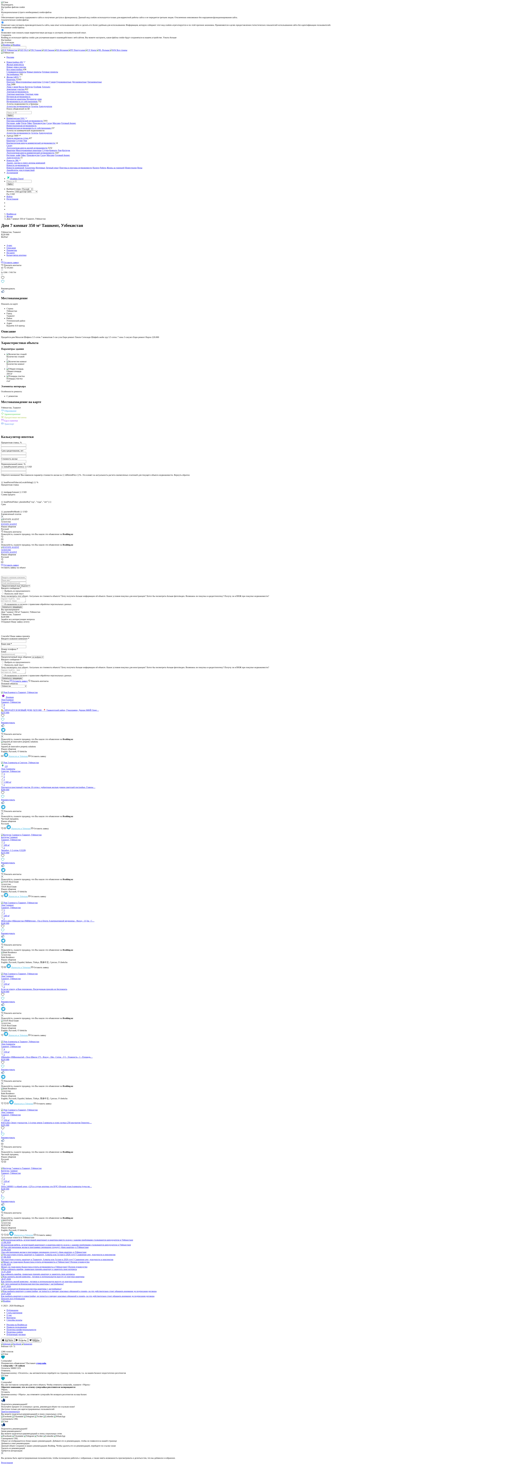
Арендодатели (45, 106)
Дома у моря (12, 87)
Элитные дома (31, 94)
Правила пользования (17, 1327)
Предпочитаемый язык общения (16, 657)
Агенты (34, 106)
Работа (103, 168)
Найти (10, 115)
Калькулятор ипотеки (16, 255)
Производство (39, 123)
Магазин (57, 123)
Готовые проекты (50, 72)
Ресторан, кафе (13, 123)
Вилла (21, 87)
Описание (11, 248)
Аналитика (30, 168)
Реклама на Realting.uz (17, 1325)
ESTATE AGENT (9, 524)
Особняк (37, 87)
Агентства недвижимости (19, 106)
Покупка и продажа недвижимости (75, 168)
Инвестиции (131, 168)
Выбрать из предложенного (17, 591)
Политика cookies (15, 1332)
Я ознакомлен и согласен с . (38, 604)
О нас (9, 1315)
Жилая (10, 216)
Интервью (40, 168)
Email (3, 651)
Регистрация (12, 199)
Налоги (96, 168)
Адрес (9, 245)
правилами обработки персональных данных (50, 604)
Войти (9, 196)
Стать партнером (14, 1313)
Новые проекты (34, 72)
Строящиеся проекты (16, 72)
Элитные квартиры (15, 94)
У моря (52, 82)
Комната (53, 150)
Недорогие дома (34, 99)
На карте (11, 253)
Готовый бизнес (68, 123)
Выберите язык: (14, 189)
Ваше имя (6, 644)
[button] (7, 52)
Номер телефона (9, 649)
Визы (139, 168)
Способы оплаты (14, 1320)
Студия (45, 82)
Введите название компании (15, 638)
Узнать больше (170, 37)
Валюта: (10, 191)
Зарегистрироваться (10, 1411)
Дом (25, 140)
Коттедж (29, 87)
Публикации (12, 1310)
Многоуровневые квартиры (28, 82)
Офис (29, 123)
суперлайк (41, 1363)
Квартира (11, 140)
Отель (23, 123)
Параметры (12, 250)
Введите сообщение (11, 588)
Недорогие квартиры (16, 99)
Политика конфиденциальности (21, 1329)
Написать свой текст (14, 594)
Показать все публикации (13, 1298)
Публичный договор (16, 1334)
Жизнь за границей (116, 168)
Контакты (11, 1317)
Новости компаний (15, 168)
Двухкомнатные (79, 82)
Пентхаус (11, 82)
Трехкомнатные (94, 82)
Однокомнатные (63, 82)
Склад (49, 123)
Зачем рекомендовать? (11, 1431)
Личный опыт (52, 168)
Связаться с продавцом (12, 607)
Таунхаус (46, 87)
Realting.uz (11, 214)
